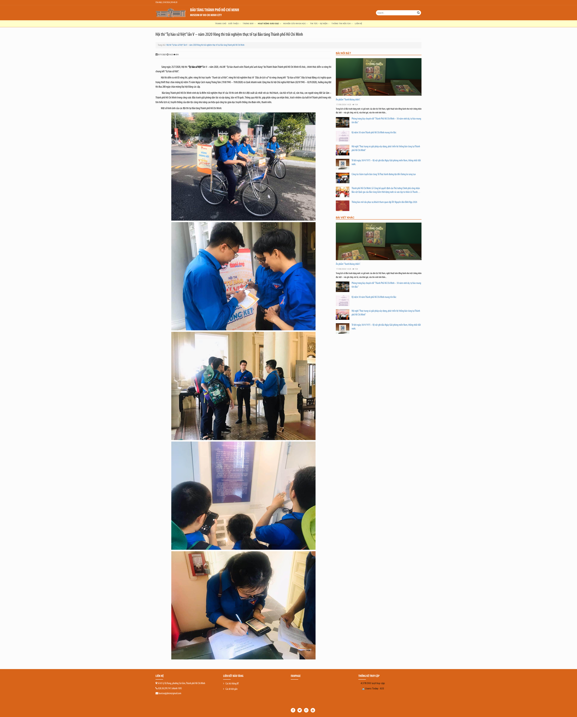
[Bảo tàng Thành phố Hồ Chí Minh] (171, 12)
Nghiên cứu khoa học (294, 23)
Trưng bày (248, 23)
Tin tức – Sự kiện (318, 23)
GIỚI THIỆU (233, 23)
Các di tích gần (231, 689)
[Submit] (418, 12)
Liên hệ (358, 23)
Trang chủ (220, 23)
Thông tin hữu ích (341, 23)
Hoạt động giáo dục (268, 23)
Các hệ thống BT (232, 683)
